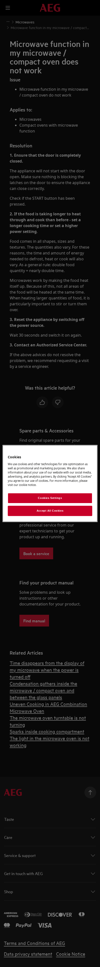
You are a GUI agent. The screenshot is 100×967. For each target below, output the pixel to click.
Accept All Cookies (50, 510)
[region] (49, 483)
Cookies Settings (50, 497)
